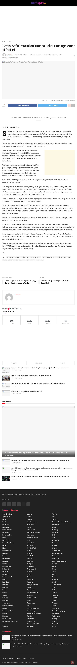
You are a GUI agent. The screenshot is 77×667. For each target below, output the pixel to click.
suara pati (19, 260)
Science (54, 548)
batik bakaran (7, 530)
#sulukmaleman (7, 514)
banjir (4, 522)
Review (54, 535)
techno (54, 592)
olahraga (30, 595)
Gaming (5, 598)
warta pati (40, 260)
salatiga (54, 543)
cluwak (4, 564)
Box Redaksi (6, 551)
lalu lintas (30, 556)
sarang (54, 545)
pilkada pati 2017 (33, 624)
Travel (54, 605)
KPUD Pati (30, 543)
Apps (4, 519)
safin (53, 537)
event (4, 579)
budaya (4, 556)
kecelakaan (31, 530)
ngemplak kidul (32, 592)
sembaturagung (57, 553)
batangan (5, 527)
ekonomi (5, 574)
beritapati (10, 257)
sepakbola (55, 556)
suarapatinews (29, 260)
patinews (67, 257)
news (9, 41)
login (8, 309)
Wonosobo (55, 624)
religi (54, 527)
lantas (29, 558)
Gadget (4, 595)
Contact (31, 658)
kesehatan (30, 535)
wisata (54, 621)
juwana (29, 519)
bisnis (4, 545)
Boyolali (5, 553)
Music (29, 577)
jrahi (29, 517)
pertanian (30, 619)
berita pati (32, 55)
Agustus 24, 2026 (16, 472)
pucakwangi (56, 524)
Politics (54, 514)
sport (54, 571)
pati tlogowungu (33, 608)
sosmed (54, 569)
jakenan (5, 626)
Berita (26, 55)
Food (4, 590)
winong (54, 619)
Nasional (30, 582)
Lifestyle (30, 561)
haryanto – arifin (8, 611)
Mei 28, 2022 (18, 55)
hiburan (5, 616)
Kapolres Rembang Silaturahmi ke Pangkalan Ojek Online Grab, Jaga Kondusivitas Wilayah (40, 476)
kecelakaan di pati (33, 532)
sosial (54, 566)
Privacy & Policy (21, 658)
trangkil (55, 603)
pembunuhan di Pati (34, 613)
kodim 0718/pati (32, 537)
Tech (53, 590)
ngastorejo (31, 590)
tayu (53, 587)
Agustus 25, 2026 (9, 455)
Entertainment (7, 577)
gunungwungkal (7, 605)
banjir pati (5, 524)
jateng (17, 257)
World (54, 626)
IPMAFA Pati (6, 619)
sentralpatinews (8, 260)
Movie (29, 574)
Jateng (29, 514)
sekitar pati (56, 551)
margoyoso (31, 566)
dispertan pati (7, 566)
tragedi (54, 600)
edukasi (5, 571)
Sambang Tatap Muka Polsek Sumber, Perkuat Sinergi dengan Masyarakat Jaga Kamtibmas (40, 460)
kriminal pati (31, 548)
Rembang (55, 532)
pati (60, 55)
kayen (10, 55)
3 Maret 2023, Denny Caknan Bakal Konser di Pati (26, 391)
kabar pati (51, 55)
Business (5, 561)
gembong (5, 600)
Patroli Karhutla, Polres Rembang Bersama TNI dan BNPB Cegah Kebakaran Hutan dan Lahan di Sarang (36, 453)
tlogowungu (56, 595)
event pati (5, 582)
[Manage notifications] (72, 662)
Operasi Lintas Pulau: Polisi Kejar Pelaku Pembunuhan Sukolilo (31, 375)
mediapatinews (35, 257)
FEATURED (6, 587)
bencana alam (7, 535)
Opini (29, 600)
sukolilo (54, 582)
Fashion (5, 585)
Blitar (4, 548)
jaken (4, 624)
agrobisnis (6, 517)
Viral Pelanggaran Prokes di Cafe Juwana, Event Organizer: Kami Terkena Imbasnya (38, 383)
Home (4, 41)
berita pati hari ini (41, 55)
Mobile (29, 571)
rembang (55, 530)
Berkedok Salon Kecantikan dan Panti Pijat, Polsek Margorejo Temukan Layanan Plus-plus (40, 368)
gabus (4, 592)
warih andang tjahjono (59, 611)
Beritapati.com (35, 662)
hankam (5, 608)
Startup (54, 577)
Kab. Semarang (32, 522)
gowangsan (6, 603)
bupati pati (6, 558)
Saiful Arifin (55, 540)
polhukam (30, 626)
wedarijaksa (56, 616)
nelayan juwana (32, 585)
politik (54, 517)
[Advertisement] (38, 23)
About (4, 658)
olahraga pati (31, 598)
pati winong (31, 611)
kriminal (30, 545)
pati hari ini (51, 257)
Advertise (11, 658)
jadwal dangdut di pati (10, 621)
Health (4, 613)
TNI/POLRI (55, 598)
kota (28, 540)
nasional (30, 579)
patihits (59, 257)
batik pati (5, 532)
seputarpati (56, 558)
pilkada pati (31, 621)
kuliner (29, 553)
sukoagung (55, 579)
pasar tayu (31, 603)
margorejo (30, 564)
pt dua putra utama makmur (61, 522)
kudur (29, 551)
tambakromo (56, 585)
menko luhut (31, 569)
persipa (29, 616)
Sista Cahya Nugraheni (59, 561)
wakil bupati (56, 608)
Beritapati (9, 662)
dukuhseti (5, 569)
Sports (54, 574)
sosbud (54, 564)
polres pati (55, 519)
